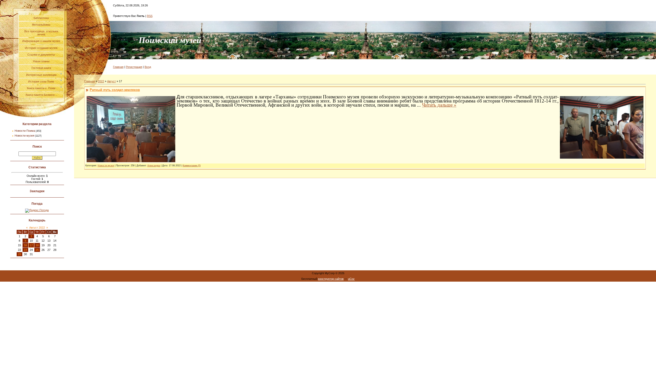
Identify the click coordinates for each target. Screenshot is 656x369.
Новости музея (24, 135)
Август (111, 81)
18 (37, 245)
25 (37, 249)
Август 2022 (37, 227)
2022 (101, 81)
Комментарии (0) (192, 165)
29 (19, 254)
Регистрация (134, 66)
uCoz (351, 278)
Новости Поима (25, 130)
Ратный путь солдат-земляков (115, 90)
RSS (149, 15)
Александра (153, 165)
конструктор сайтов (331, 278)
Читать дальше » (439, 105)
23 (25, 249)
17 (31, 245)
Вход (148, 66)
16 (25, 245)
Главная (118, 66)
